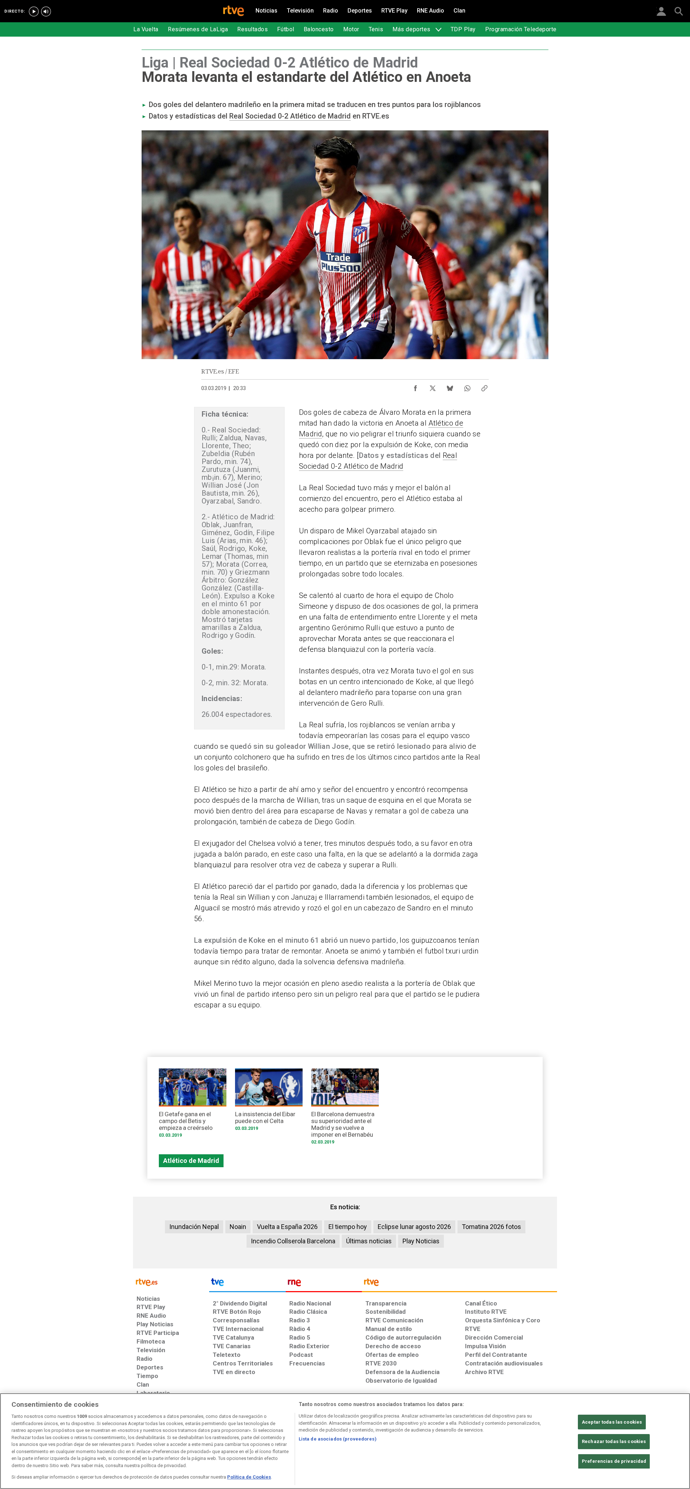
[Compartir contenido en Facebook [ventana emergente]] (415, 386)
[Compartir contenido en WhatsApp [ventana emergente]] (467, 386)
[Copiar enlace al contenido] (484, 386)
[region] (345, 1441)
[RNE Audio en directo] (46, 11)
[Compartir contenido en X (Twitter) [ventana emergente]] (432, 386)
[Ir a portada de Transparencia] (459, 1284)
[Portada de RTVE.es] (233, 11)
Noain (238, 1226)
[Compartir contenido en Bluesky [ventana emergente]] (450, 386)
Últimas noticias (369, 1241)
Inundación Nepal (194, 1226)
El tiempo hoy (347, 1226)
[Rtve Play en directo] (34, 11)
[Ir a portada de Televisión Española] (247, 1284)
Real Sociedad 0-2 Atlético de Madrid (290, 116)
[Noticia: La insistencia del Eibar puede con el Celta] (269, 1102)
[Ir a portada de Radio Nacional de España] (324, 1284)
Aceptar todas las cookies (612, 1422)
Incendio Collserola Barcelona (293, 1241)
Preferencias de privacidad (614, 1461)
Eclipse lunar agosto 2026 (414, 1226)
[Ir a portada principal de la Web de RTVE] (171, 1282)
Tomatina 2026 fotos (491, 1226)
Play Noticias (421, 1241)
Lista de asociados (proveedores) (338, 1439)
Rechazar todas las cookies (614, 1441)
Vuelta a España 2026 (287, 1226)
